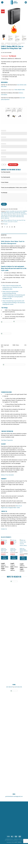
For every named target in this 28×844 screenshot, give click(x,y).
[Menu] (2, 2)
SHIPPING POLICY (9, 839)
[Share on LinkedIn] (14, 227)
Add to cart (13, 164)
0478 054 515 (18, 687)
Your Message (4, 192)
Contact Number (4, 182)
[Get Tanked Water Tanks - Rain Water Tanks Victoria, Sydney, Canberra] (14, 2)
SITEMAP (21, 840)
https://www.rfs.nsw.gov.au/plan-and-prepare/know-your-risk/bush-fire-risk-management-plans (12, 287)
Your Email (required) (5, 177)
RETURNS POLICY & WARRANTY (12, 840)
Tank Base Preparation (7, 440)
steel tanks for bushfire (12, 221)
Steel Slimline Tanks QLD (15, 215)
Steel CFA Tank (22, 220)
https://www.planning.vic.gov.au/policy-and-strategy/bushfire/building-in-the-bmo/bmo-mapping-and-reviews (13, 302)
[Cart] (26, 2)
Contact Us (4, 529)
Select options (4, 557)
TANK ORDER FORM (19, 89)
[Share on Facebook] (5, 227)
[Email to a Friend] (9, 227)
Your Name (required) (5, 172)
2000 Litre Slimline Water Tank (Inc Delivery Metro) (23, 550)
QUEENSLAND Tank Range (19, 212)
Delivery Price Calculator (7, 475)
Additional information (6, 237)
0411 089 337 (9, 687)
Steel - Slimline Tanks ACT (14, 44)
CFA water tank (15, 220)
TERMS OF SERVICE (18, 839)
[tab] (14, 235)
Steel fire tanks (4, 221)
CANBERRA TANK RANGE (11, 43)
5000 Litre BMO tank (7, 220)
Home (2, 43)
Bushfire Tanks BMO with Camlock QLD (14, 211)
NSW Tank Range (10, 212)
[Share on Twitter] (7, 227)
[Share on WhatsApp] (2, 227)
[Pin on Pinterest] (12, 227)
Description (3, 235)
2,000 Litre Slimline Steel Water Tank (4, 549)
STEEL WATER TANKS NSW (15, 216)
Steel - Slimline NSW (5, 213)
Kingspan (6, 223)
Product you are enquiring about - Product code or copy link (14, 187)
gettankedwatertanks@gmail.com (14, 796)
